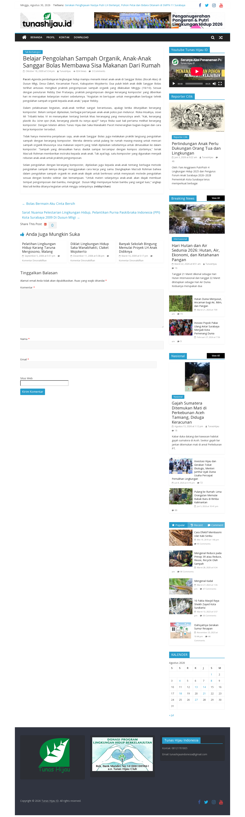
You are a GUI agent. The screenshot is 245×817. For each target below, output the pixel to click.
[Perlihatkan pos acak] (221, 37)
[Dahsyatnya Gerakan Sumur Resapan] (181, 622)
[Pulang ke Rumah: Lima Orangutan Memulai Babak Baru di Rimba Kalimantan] (180, 490)
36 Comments (209, 615)
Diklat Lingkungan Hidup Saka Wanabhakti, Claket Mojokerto (89, 248)
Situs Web (26, 378)
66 (176, 510)
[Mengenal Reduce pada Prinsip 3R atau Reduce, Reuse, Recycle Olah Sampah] (181, 550)
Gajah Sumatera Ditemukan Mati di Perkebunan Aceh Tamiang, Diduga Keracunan (189, 412)
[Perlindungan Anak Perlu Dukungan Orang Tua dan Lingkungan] (197, 104)
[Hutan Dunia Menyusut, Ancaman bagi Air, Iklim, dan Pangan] (180, 297)
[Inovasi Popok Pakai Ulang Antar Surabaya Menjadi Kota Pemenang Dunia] (180, 321)
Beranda (36, 37)
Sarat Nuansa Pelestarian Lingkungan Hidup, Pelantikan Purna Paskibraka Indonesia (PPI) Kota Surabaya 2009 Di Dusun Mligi (91, 215)
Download (81, 37)
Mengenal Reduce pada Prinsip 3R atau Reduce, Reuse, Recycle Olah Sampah (208, 558)
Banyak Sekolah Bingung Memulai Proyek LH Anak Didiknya (138, 248)
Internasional (180, 239)
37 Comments (209, 588)
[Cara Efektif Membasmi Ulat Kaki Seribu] (181, 529)
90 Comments (203, 543)
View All (216, 198)
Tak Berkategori (33, 51)
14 (204, 687)
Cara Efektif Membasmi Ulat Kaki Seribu (208, 534)
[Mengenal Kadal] (181, 578)
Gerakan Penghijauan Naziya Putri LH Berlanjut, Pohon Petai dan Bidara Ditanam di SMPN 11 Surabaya (125, 6)
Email (24, 359)
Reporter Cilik (180, 137)
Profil (50, 37)
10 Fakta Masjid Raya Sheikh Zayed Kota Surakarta (206, 604)
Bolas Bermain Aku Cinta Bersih (48, 203)
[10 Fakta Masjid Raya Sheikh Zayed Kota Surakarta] (181, 598)
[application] (197, 71)
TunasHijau (65, 71)
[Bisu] (214, 83)
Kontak (64, 37)
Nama (25, 339)
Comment (217, 525)
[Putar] (174, 83)
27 (196, 699)
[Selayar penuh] (220, 83)
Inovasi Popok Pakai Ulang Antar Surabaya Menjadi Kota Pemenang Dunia (206, 328)
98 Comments (187, 571)
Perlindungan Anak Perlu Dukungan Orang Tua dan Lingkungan (196, 148)
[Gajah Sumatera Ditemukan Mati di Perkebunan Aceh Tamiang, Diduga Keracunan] (197, 364)
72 (201, 482)
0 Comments (98, 71)
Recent (198, 525)
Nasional (178, 396)
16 (176, 268)
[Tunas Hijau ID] (24, 37)
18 (176, 430)
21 (204, 693)
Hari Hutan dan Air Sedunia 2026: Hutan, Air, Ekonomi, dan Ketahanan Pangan (196, 252)
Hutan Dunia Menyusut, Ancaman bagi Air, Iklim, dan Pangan (208, 302)
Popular (180, 525)
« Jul (171, 715)
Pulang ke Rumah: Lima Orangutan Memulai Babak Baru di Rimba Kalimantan (208, 497)
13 (196, 687)
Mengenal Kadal (203, 581)
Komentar (27, 287)
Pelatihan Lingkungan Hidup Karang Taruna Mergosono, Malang (39, 248)
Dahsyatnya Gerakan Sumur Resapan (206, 626)
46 (173, 161)
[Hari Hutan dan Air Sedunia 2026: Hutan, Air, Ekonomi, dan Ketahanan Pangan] (197, 206)
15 (181, 313)
